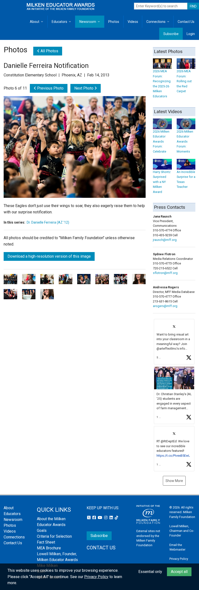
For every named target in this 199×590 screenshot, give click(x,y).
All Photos (49, 51)
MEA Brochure (49, 548)
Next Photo (84, 88)
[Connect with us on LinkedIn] (111, 517)
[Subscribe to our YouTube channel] (100, 517)
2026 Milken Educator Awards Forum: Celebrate (161, 141)
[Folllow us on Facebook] (94, 517)
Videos (133, 22)
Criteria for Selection (54, 536)
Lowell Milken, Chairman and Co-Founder (181, 530)
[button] (174, 341)
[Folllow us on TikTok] (116, 517)
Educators (59, 22)
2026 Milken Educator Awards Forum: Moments (185, 141)
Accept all (179, 571)
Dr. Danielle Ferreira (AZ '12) (48, 222)
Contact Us (186, 22)
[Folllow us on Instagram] (106, 517)
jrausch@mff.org (165, 240)
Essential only (150, 571)
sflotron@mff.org (165, 273)
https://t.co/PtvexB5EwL (173, 455)
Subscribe (171, 34)
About (34, 22)
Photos (113, 22)
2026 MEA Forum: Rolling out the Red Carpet (184, 81)
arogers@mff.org (165, 306)
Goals (42, 530)
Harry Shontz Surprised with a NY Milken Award (162, 181)
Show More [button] (174, 481)
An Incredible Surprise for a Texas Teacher (186, 179)
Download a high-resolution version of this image (49, 256)
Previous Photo (50, 88)
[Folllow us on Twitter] (89, 517)
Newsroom (87, 22)
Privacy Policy (178, 559)
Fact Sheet (46, 542)
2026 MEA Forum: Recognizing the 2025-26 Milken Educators (162, 83)
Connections (156, 22)
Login (191, 34)
